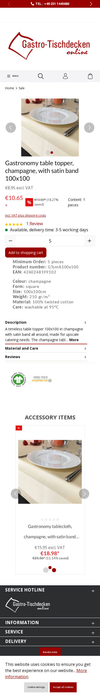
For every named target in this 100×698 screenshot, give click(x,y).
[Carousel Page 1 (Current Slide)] (46, 570)
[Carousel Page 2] (54, 570)
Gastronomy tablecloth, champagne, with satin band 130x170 (50, 533)
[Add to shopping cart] (50, 567)
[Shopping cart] (90, 76)
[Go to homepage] (50, 46)
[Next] (89, 127)
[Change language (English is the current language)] (50, 15)
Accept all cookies (63, 687)
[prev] (16, 494)
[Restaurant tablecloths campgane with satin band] (50, 127)
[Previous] (11, 127)
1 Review (34, 223)
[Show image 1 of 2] (48, 152)
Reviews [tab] (12, 356)
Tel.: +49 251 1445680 (52, 3)
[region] (50, 127)
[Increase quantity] (89, 241)
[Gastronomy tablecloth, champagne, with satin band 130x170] (50, 471)
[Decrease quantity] (10, 241)
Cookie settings (36, 687)
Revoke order (50, 652)
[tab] (46, 331)
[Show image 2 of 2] (52, 152)
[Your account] (65, 76)
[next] (84, 494)
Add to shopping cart (25, 252)
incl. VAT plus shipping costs (25, 215)
